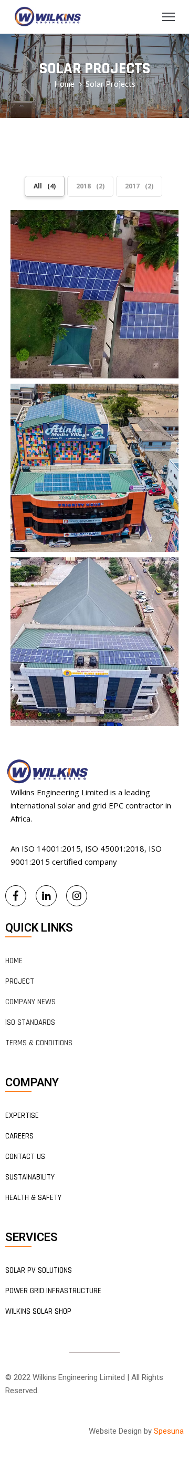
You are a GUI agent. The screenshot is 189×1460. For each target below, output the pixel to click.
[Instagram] (76, 895)
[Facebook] (15, 895)
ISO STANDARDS (30, 1022)
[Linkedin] (46, 895)
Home (64, 83)
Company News (30, 1002)
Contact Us (25, 1157)
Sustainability (30, 1177)
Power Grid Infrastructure (53, 1291)
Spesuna (169, 1431)
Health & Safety (33, 1198)
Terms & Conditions (38, 1043)
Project (19, 981)
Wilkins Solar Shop (38, 1311)
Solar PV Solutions (38, 1270)
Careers (19, 1136)
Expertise (22, 1116)
